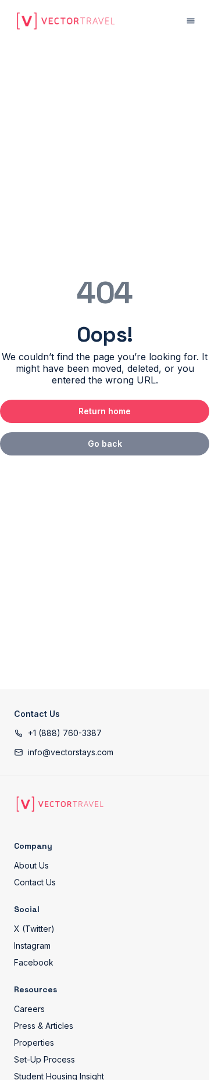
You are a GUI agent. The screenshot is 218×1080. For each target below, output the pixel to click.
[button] (58, 733)
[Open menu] (190, 21)
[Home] (60, 804)
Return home (104, 411)
